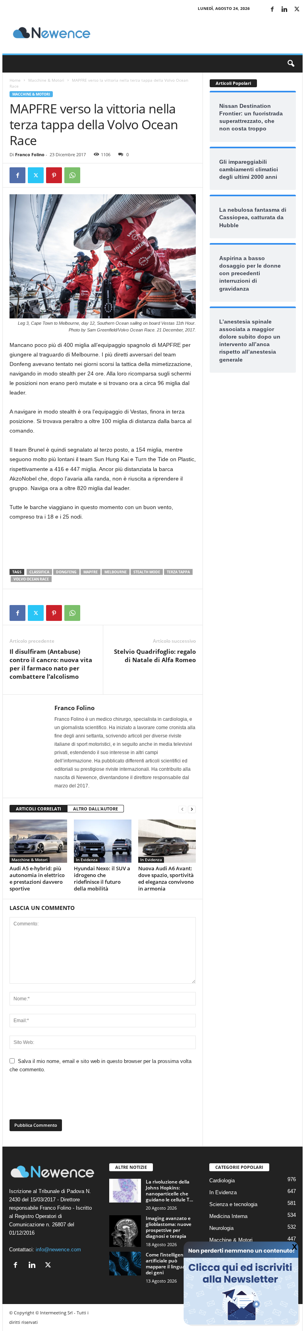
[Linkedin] (284, 9)
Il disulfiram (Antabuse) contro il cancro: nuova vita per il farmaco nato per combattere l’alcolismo (51, 663)
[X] (296, 9)
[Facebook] (272, 9)
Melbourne (115, 572)
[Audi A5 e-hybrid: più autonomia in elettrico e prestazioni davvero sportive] (38, 841)
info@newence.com (58, 1249)
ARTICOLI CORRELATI (38, 809)
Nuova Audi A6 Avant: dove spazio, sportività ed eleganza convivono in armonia (166, 878)
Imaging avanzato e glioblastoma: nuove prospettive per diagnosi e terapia (168, 1227)
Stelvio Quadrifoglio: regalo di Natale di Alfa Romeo (155, 655)
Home (15, 80)
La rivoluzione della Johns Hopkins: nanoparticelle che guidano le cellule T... (169, 1190)
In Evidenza (87, 859)
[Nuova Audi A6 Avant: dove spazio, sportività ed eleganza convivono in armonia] (167, 841)
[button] (290, 64)
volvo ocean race (31, 579)
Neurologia (221, 1228)
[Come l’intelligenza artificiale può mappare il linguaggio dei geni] (125, 1263)
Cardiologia (222, 1181)
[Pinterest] (54, 175)
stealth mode (146, 572)
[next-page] (192, 809)
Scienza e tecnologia (233, 1204)
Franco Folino (29, 154)
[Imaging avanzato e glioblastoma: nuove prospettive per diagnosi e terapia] (125, 1231)
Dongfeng (66, 572)
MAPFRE (90, 572)
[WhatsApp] (72, 175)
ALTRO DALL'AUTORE (95, 809)
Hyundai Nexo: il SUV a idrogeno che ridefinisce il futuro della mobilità (102, 878)
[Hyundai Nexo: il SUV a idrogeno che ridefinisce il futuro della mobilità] (102, 841)
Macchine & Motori (46, 80)
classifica (39, 572)
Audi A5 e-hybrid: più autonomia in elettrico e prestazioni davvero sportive (37, 878)
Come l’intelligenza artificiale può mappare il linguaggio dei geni (170, 1263)
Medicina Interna (228, 1216)
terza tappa (178, 572)
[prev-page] (182, 809)
